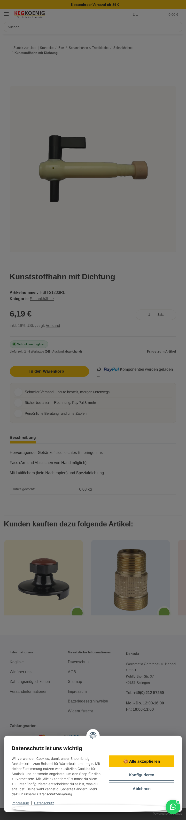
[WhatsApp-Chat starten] (173, 807)
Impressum (20, 803)
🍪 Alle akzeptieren (141, 761)
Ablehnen (142, 788)
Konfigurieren (141, 774)
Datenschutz (44, 803)
